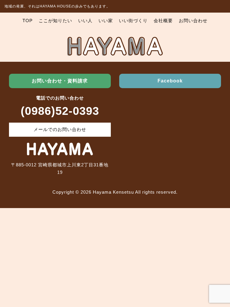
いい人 (85, 20)
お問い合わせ (193, 20)
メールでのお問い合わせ (60, 129)
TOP (27, 20)
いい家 (106, 20)
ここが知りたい (55, 20)
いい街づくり (133, 20)
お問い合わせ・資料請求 (60, 80)
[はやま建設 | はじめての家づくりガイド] (115, 51)
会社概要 (163, 20)
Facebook (170, 80)
